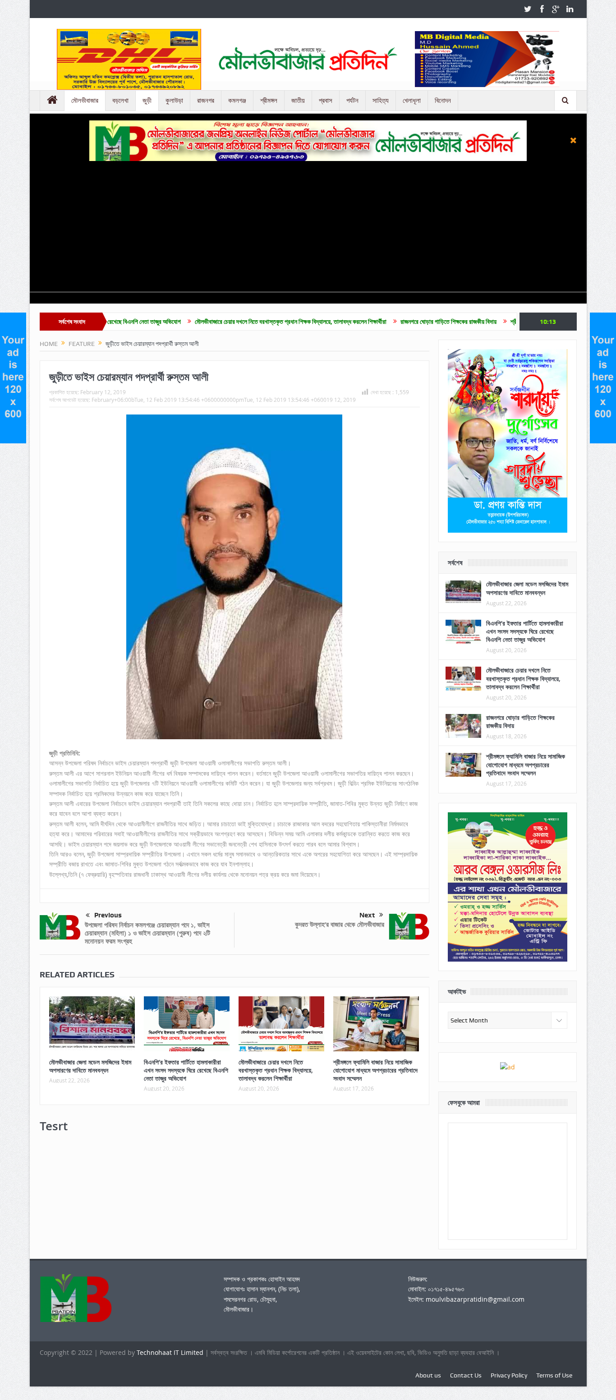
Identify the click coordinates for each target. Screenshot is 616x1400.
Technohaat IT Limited (171, 1352)
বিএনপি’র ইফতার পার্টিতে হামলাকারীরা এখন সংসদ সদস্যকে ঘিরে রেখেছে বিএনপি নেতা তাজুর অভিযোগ (186, 1070)
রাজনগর (205, 101)
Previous (108, 915)
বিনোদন (443, 101)
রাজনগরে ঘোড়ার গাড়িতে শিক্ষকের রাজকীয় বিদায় (392, 321)
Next (367, 915)
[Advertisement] (308, 229)
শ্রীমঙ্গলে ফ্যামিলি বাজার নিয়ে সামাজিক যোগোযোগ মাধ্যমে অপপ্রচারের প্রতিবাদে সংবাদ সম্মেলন (375, 1070)
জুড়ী (147, 101)
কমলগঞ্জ (237, 101)
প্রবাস (325, 101)
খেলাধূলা (412, 101)
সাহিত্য (380, 101)
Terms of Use (554, 1375)
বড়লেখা (120, 101)
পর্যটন (352, 101)
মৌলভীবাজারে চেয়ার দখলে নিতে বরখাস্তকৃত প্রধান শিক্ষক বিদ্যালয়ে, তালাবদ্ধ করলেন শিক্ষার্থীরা (234, 321)
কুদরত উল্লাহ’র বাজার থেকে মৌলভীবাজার (339, 924)
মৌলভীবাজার (84, 101)
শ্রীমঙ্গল (268, 101)
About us (428, 1375)
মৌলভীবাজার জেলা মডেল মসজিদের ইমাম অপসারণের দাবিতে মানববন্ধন (90, 1066)
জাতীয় (298, 101)
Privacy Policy (509, 1375)
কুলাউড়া (174, 101)
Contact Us (466, 1375)
